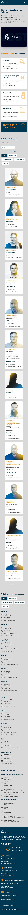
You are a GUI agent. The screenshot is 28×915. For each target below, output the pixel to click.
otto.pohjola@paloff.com (9, 101)
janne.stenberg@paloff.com (10, 706)
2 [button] (12, 585)
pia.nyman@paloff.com (13, 548)
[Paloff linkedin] (6, 844)
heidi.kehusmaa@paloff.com (15, 257)
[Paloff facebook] (2, 844)
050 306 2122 (11, 395)
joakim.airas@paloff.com (14, 578)
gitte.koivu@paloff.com (9, 719)
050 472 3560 (7, 745)
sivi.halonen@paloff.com (14, 397)
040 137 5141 (7, 703)
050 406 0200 (11, 255)
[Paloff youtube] (9, 844)
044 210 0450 (7, 115)
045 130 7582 (11, 323)
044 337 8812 (6, 66)
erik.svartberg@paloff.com (14, 512)
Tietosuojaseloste (5, 909)
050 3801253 (11, 475)
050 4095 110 (11, 224)
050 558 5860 (7, 84)
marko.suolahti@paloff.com (10, 116)
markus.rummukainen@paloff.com (12, 747)
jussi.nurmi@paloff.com (9, 85)
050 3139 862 (11, 545)
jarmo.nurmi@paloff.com (10, 732)
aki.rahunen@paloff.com (14, 326)
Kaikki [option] (3, 147)
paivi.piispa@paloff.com (13, 226)
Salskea (25, 911)
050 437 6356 (11, 509)
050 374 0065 (11, 289)
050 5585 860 (7, 631)
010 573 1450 (9, 127)
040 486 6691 (7, 716)
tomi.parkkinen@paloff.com (14, 291)
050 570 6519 (7, 662)
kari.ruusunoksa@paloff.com (15, 477)
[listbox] (8, 147)
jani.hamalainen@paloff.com (10, 68)
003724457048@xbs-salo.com (11, 821)
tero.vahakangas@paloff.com (11, 664)
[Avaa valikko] (24, 2)
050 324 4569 (7, 99)
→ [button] (17, 585)
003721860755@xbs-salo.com (11, 796)
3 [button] (14, 585)
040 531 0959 (7, 730)
